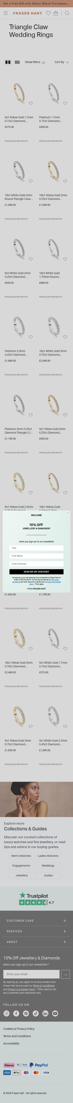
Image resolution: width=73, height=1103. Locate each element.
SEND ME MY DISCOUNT (36, 572)
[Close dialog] (68, 513)
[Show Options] (61, 548)
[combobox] (36, 548)
